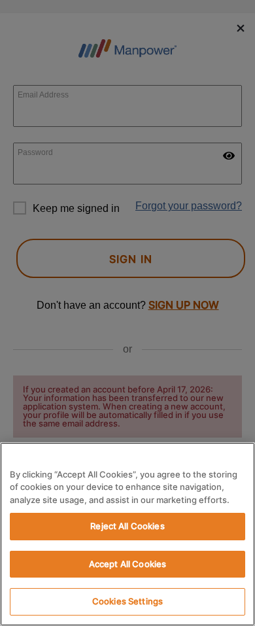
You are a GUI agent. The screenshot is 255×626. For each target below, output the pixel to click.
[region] (127, 534)
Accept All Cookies (127, 564)
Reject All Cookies (127, 526)
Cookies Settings (127, 601)
